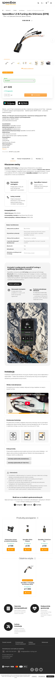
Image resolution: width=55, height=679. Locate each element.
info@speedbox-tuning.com (29, 651)
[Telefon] (3, 651)
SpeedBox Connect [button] (7, 72)
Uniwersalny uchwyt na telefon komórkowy (10, 540)
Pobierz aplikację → (14, 284)
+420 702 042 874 (10, 651)
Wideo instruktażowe (14, 385)
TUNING (15, 10)
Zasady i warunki (6, 642)
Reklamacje (45, 642)
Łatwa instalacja (18, 625)
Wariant (5, 78)
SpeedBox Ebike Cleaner (27, 540)
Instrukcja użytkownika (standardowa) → (19, 458)
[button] (11, 549)
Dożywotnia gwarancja (45, 607)
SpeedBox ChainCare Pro (44, 540)
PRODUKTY (8, 10)
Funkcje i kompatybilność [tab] (24, 158)
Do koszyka (36, 95)
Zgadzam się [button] (50, 676)
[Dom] (9, 3)
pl (43, 3)
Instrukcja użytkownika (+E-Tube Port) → (19, 462)
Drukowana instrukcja (14, 420)
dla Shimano (21, 10)
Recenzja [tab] (39, 158)
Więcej (4, 149)
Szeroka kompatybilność (20, 607)
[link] (39, 186)
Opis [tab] (13, 158)
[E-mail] (19, 651)
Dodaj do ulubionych (28, 68)
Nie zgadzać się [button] (42, 676)
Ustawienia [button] (34, 676)
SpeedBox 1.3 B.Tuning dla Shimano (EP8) (27, 583)
